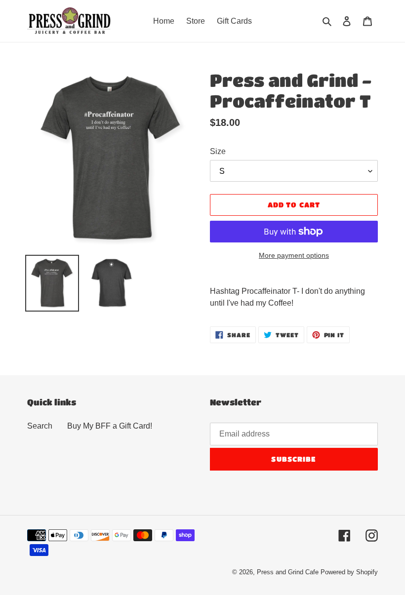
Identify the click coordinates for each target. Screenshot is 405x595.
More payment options (294, 255)
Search (39, 426)
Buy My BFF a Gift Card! (109, 426)
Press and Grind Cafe (288, 572)
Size (218, 151)
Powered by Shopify (349, 572)
